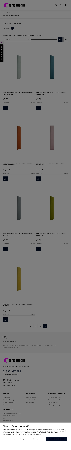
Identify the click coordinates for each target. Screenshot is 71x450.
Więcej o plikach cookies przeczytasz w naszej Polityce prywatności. (22, 434)
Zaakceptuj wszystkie (56, 439)
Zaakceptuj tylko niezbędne (16, 439)
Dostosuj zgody (37, 439)
